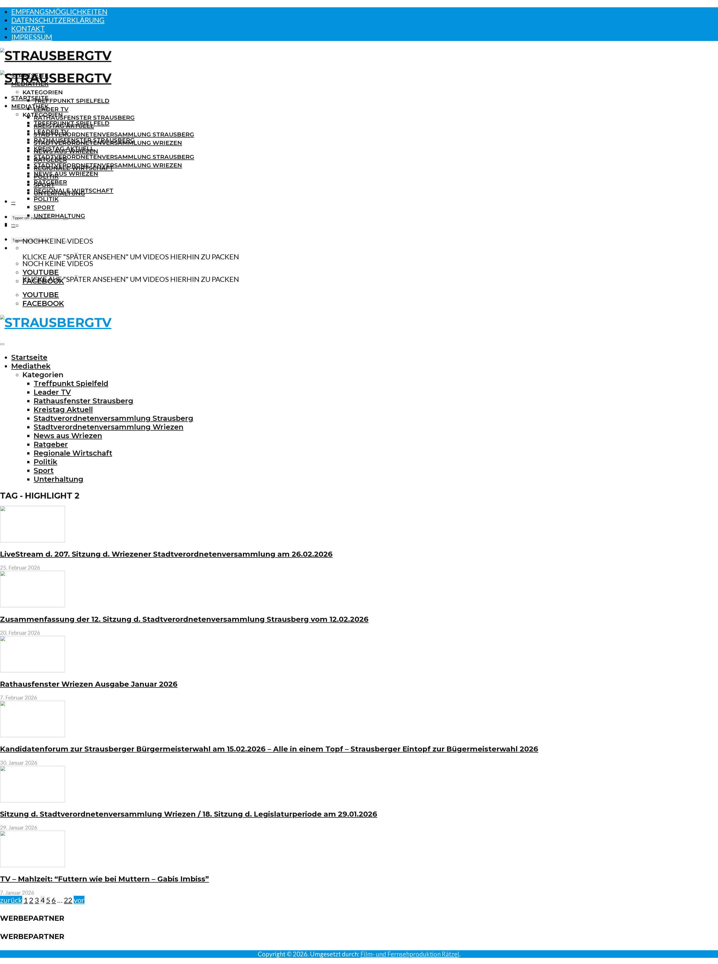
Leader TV (51, 109)
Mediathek (30, 106)
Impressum (31, 37)
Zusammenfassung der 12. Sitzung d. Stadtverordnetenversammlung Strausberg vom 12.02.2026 (184, 619)
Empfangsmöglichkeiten (59, 11)
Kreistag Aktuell (64, 148)
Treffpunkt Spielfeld (71, 100)
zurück (11, 900)
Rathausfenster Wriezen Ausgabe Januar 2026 (89, 684)
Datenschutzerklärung (58, 20)
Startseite (30, 97)
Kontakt (28, 28)
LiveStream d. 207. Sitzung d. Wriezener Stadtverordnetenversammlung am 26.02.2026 (166, 554)
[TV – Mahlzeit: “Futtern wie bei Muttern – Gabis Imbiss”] (32, 864)
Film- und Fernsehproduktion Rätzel (409, 954)
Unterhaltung (59, 215)
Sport (44, 207)
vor (79, 900)
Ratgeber (50, 182)
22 (68, 900)
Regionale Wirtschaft (73, 190)
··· (13, 201)
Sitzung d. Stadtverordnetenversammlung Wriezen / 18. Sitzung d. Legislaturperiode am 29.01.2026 (188, 814)
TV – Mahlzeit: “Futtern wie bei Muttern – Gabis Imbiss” (104, 878)
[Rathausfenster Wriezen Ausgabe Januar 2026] (32, 669)
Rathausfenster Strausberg (84, 117)
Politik (46, 198)
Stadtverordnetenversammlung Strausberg (114, 134)
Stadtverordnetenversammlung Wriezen (108, 165)
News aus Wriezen (66, 173)
